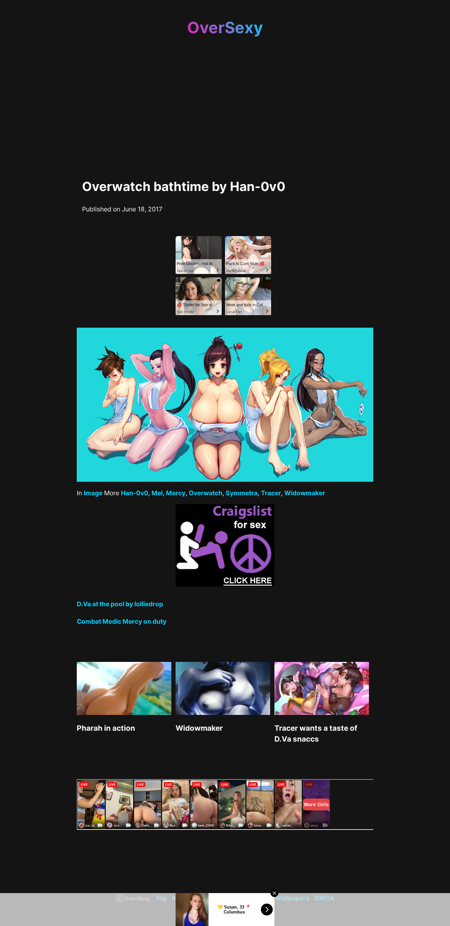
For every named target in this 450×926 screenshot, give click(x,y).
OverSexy (225, 27)
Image (93, 493)
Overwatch (205, 493)
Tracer (271, 493)
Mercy (175, 493)
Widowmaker (304, 493)
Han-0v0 (134, 493)
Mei (157, 493)
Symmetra (242, 493)
